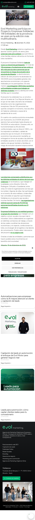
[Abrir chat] (31, 516)
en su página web (16, 233)
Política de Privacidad (22, 271)
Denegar (17, 263)
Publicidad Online (8, 449)
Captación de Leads (9, 447)
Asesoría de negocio (9, 456)
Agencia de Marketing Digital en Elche (14, 461)
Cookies (21, 507)
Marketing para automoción (11, 458)
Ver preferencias (17, 268)
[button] (32, 248)
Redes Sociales (7, 451)
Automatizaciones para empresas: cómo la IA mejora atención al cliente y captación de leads (17, 298)
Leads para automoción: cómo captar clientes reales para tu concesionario (14, 412)
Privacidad (15, 507)
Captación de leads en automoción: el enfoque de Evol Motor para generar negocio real (17, 355)
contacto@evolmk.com (9, 2)
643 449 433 (30, 2)
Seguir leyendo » (6, 306)
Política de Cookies (12, 271)
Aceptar (17, 258)
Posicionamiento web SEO (10, 444)
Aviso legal (27, 507)
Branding (5, 454)
